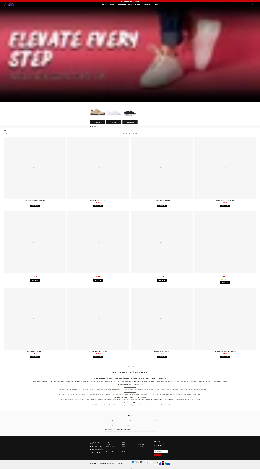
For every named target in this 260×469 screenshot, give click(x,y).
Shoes (123, 449)
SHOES (137, 4)
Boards (123, 442)
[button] (223, 279)
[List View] (7, 133)
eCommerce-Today (119, 463)
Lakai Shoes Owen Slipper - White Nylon (35, 200)
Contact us (140, 448)
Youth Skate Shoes (130, 392)
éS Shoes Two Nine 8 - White (161, 351)
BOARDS (104, 4)
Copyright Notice (110, 451)
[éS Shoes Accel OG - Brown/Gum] (225, 242)
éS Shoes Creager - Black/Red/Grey (98, 351)
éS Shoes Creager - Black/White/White (98, 275)
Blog (107, 449)
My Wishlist (140, 446)
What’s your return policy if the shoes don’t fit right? (117, 429)
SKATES (112, 4)
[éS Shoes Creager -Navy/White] (162, 168)
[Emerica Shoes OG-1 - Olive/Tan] (35, 319)
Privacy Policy (109, 448)
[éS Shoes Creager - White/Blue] (98, 168)
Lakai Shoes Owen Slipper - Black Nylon (35, 275)
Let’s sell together (142, 449)
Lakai (190, 389)
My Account (140, 442)
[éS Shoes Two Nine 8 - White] (162, 319)
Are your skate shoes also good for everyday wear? (117, 421)
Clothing (124, 451)
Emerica (195, 389)
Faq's (107, 442)
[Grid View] (5, 133)
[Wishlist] (252, 5)
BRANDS (155, 4)
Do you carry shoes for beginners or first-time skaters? (118, 425)
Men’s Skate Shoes (130, 387)
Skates (123, 444)
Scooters (124, 446)
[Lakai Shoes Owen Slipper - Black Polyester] (225, 319)
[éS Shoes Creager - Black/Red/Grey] (98, 319)
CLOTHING (146, 4)
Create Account (141, 444)
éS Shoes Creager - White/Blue (98, 200)
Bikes (123, 448)
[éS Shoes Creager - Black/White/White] (98, 242)
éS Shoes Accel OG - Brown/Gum (225, 275)
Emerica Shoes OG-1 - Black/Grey (161, 275)
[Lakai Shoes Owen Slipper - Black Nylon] (35, 242)
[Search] (247, 5)
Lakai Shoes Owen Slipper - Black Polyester (225, 351)
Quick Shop (34, 205)
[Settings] (250, 5)
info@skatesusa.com (98, 449)
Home (91, 126)
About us (108, 444)
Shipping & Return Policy (111, 446)
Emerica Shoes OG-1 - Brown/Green (225, 200)
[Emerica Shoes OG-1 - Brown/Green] (225, 168)
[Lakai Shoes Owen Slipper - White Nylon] (35, 168)
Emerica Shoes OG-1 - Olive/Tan (35, 351)
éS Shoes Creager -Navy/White (162, 200)
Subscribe (157, 454)
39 (134, 367)
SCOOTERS (122, 4)
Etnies (199, 389)
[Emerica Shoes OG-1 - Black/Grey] (162, 242)
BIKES (130, 4)
